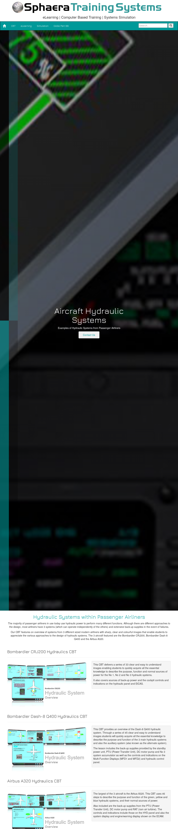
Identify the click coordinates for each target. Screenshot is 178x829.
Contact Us (89, 335)
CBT (13, 25)
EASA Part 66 (61, 25)
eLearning (26, 25)
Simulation (42, 25)
